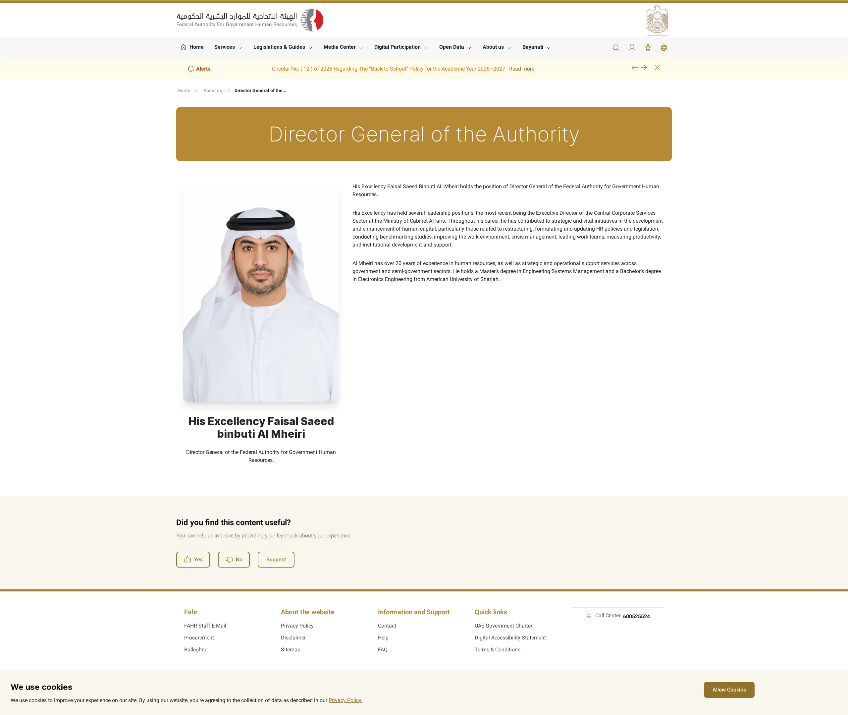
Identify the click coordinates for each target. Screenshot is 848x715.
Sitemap (290, 649)
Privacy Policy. (345, 700)
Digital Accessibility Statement (510, 637)
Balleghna (196, 649)
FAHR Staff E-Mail (205, 626)
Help (383, 637)
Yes (198, 559)
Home (184, 90)
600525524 (636, 616)
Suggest (276, 559)
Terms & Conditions (497, 649)
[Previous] (635, 68)
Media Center (340, 47)
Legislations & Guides (279, 47)
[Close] (657, 68)
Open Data (451, 47)
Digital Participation (397, 47)
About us (493, 47)
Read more (521, 69)
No (239, 559)
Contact (387, 626)
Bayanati (532, 47)
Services (224, 47)
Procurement (199, 637)
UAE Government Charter (503, 626)
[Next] (644, 68)
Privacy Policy (297, 626)
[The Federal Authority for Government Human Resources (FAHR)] (250, 20)
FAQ (383, 649)
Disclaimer (293, 637)
